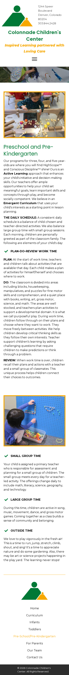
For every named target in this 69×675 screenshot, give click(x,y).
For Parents (34, 643)
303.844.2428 (47, 23)
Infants (34, 622)
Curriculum (34, 615)
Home (34, 608)
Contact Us (34, 657)
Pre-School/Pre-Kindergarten (34, 636)
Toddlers (34, 629)
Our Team (34, 650)
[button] (34, 59)
